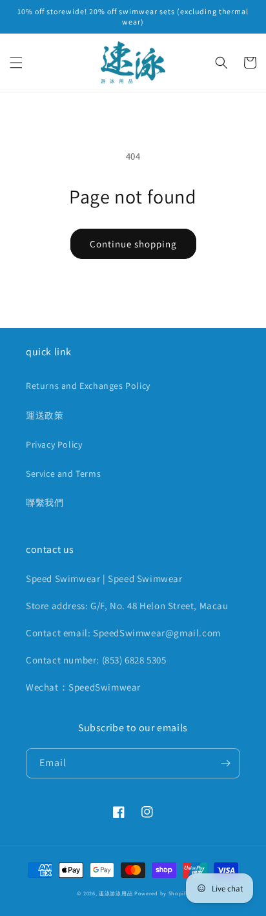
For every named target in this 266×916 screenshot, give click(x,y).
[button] (16, 62)
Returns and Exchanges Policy (88, 385)
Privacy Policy (54, 444)
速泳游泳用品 (115, 893)
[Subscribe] (225, 763)
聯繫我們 (44, 502)
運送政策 (44, 415)
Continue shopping (133, 244)
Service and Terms (63, 473)
